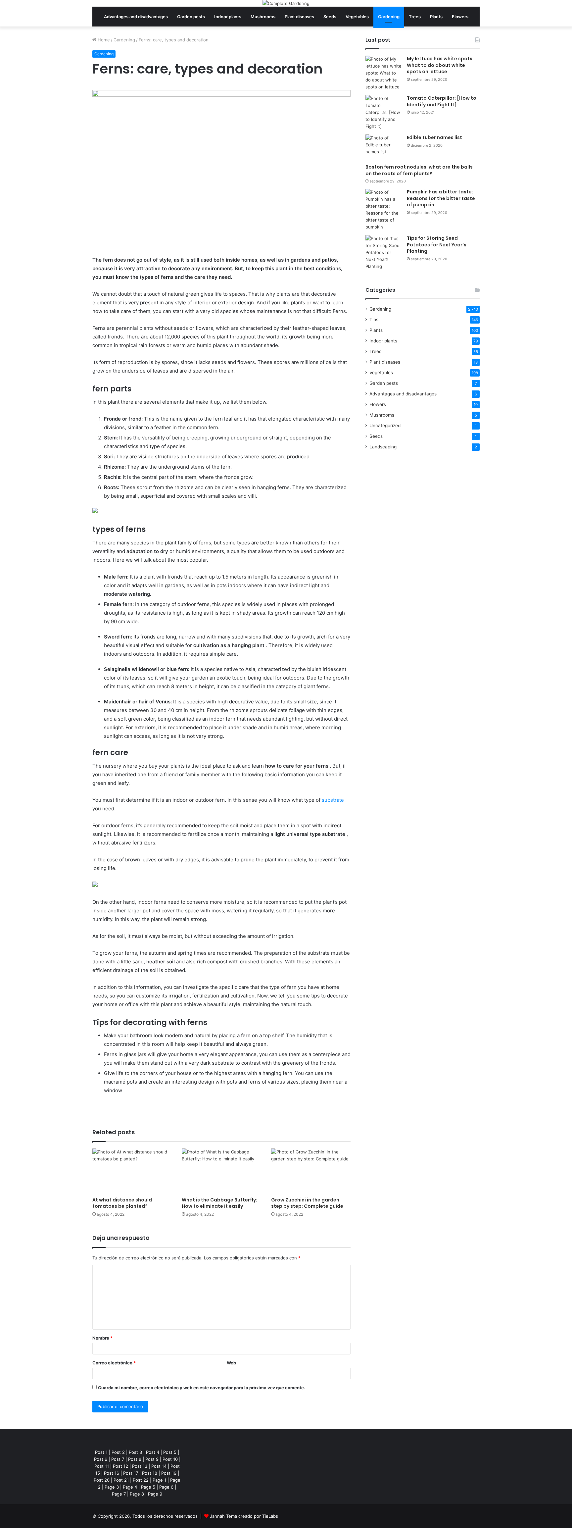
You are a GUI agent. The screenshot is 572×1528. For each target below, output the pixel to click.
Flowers (460, 16)
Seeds (329, 16)
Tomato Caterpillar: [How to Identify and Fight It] (441, 101)
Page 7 (119, 1494)
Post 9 (152, 1459)
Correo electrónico (114, 1362)
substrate (333, 800)
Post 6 (100, 1459)
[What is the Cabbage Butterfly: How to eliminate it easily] (221, 1170)
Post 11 (101, 1466)
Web (231, 1362)
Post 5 (169, 1452)
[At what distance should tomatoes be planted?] (132, 1170)
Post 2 (118, 1452)
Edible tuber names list (434, 137)
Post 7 (117, 1459)
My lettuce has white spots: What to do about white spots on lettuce (440, 65)
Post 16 (111, 1473)
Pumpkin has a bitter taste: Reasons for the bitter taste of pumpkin (441, 198)
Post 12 (120, 1466)
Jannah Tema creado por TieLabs (244, 1516)
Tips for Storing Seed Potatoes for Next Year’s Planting (436, 244)
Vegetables (357, 16)
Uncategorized (385, 425)
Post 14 (159, 1466)
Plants (436, 16)
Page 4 (130, 1487)
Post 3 (135, 1452)
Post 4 (152, 1452)
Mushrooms (263, 16)
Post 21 (121, 1480)
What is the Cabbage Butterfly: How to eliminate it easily (219, 1203)
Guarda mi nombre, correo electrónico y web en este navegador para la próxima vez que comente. (201, 1387)
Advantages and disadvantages (136, 16)
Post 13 (139, 1466)
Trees (415, 16)
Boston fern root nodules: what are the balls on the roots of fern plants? (419, 170)
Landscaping (383, 446)
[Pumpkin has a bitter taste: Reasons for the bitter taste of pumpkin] (383, 209)
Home (103, 39)
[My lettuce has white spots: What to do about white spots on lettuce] (383, 73)
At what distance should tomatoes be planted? (122, 1203)
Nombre (102, 1338)
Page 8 (137, 1494)
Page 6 (166, 1487)
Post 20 (102, 1480)
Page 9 (155, 1494)
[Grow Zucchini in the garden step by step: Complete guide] (311, 1170)
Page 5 (148, 1487)
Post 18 (149, 1473)
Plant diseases (299, 16)
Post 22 (141, 1480)
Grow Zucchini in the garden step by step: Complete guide (307, 1203)
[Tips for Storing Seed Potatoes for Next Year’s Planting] (383, 252)
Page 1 (159, 1480)
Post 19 (168, 1473)
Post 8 (134, 1459)
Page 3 (112, 1487)
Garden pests (191, 16)
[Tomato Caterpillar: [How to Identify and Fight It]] (383, 112)
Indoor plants (227, 16)
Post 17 (130, 1473)
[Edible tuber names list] (383, 146)
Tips (373, 319)
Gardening (389, 16)
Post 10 (170, 1459)
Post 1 (101, 1452)
